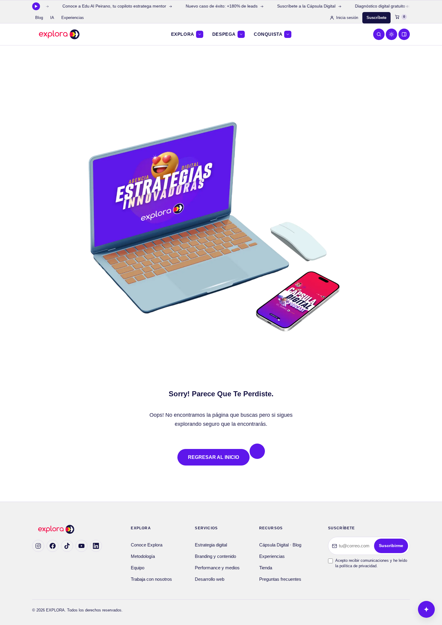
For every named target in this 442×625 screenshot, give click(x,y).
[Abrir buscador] (379, 34)
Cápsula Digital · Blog (280, 545)
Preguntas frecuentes (280, 579)
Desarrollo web (209, 579)
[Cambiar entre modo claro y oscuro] (391, 34)
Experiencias (72, 17)
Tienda (265, 567)
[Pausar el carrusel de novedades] (36, 6)
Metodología (143, 556)
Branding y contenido (215, 556)
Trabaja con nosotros (151, 579)
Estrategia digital (211, 545)
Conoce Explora (146, 545)
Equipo (137, 567)
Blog (39, 17)
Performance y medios (217, 567)
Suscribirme (391, 545)
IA (52, 17)
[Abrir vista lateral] (404, 34)
